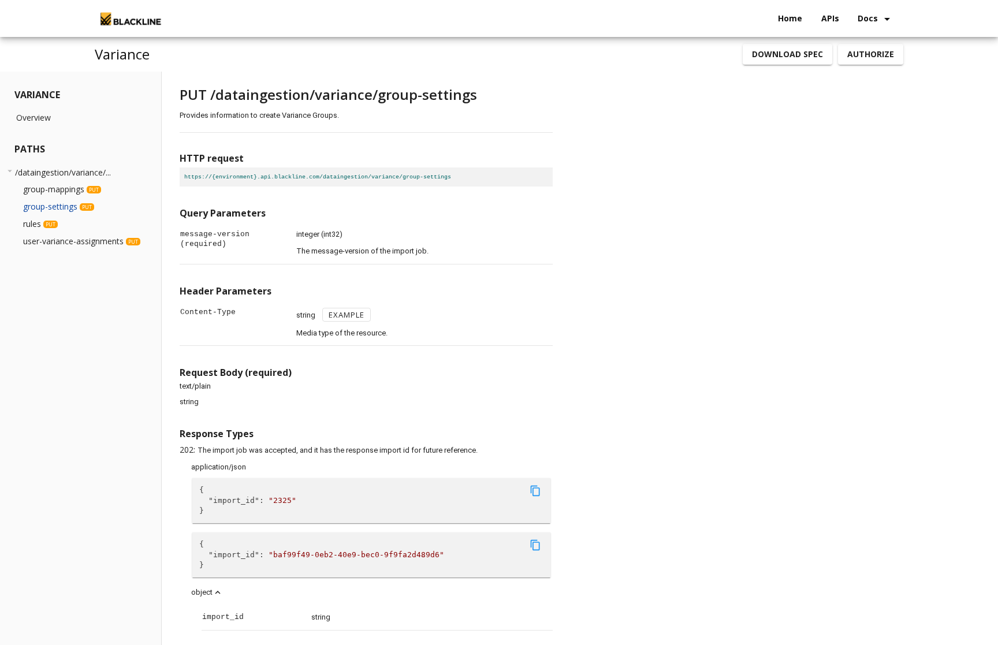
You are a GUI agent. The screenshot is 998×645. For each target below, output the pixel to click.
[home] (130, 18)
